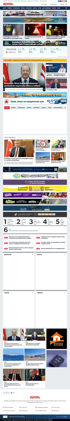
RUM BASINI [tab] (21, 107)
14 (30, 89)
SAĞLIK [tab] (44, 107)
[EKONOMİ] (32, 254)
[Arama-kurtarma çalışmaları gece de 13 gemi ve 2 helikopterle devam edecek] (13, 355)
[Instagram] (9, 393)
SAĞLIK (35, 8)
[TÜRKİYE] (65, 292)
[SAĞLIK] (65, 254)
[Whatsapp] (14, 393)
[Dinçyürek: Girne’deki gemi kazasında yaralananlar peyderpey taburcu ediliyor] (13, 335)
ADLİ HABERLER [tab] (58, 107)
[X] (7, 393)
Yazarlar (62, 4)
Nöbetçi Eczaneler (9, 407)
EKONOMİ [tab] (36, 107)
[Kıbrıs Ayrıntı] (8, 4)
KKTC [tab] (6, 107)
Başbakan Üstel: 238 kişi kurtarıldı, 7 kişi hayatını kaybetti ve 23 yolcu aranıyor (32, 60)
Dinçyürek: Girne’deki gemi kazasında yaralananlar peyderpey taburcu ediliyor (13, 345)
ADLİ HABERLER (46, 8)
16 (34, 89)
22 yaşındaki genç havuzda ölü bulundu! (10, 223)
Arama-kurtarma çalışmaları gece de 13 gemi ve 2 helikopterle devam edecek (12, 365)
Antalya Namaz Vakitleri (42, 407)
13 (28, 89)
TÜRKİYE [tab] (13, 107)
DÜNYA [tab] (29, 107)
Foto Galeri (44, 4)
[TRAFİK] (32, 292)
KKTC (4, 8)
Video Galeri (53, 4)
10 (22, 89)
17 (36, 89)
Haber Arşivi (56, 410)
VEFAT (58, 8)
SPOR (39, 8)
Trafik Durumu (56, 407)
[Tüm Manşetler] (65, 137)
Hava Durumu (24, 407)
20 (42, 89)
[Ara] (66, 4)
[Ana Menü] (66, 8)
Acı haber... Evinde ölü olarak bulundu (50, 223)
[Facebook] (4, 393)
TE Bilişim (65, 416)
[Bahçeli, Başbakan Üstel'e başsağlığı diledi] (34, 375)
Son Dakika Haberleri (41, 410)
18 (38, 89)
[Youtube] (11, 393)
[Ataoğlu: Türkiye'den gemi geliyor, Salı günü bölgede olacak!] (34, 355)
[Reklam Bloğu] (35, 13)
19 (40, 89)
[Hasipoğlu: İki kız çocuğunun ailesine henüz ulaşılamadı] (34, 335)
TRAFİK (54, 8)
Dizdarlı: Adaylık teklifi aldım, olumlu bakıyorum (63, 223)
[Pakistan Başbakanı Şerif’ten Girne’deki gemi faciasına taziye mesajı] (13, 375)
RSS (6, 416)
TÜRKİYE (9, 8)
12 (26, 89)
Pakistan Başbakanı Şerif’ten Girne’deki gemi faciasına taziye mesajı (12, 385)
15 (32, 89)
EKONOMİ (29, 8)
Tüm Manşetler (24, 410)
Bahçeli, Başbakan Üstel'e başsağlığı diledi (53, 248)
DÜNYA (23, 8)
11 (24, 89)
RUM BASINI (16, 8)
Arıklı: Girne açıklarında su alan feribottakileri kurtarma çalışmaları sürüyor (37, 223)
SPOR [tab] (49, 107)
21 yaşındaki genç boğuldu (23, 223)
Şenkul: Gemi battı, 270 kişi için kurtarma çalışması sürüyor (23, 230)
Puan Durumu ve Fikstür (10, 410)
